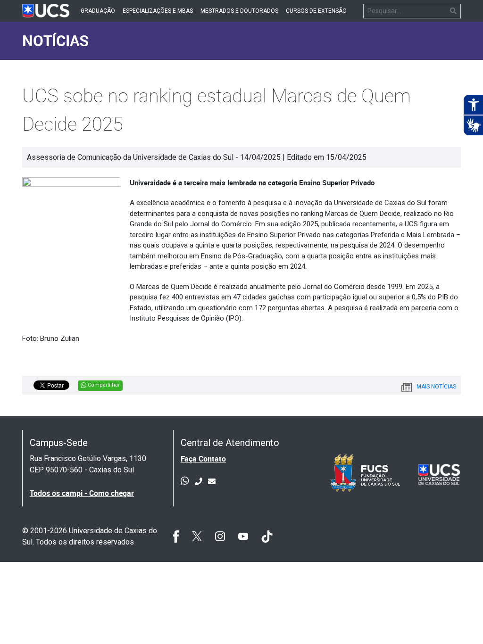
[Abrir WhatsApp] (459, 620)
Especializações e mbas (158, 11)
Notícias (55, 40)
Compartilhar (103, 385)
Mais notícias (436, 386)
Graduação (98, 11)
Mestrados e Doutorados (239, 11)
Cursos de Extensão (316, 11)
